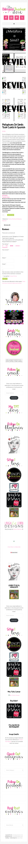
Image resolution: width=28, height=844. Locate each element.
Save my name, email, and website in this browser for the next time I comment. (12, 272)
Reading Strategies (17, 219)
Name (4, 258)
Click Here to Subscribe (14, 547)
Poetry (9, 219)
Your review (5, 250)
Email (4, 264)
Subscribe (14, 398)
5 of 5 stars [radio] (5, 247)
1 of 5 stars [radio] (3, 246)
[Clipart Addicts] (14, 491)
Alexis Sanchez (17, 529)
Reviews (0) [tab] (7, 225)
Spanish (4, 220)
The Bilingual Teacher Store (14, 9)
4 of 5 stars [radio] (18, 246)
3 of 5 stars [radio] (12, 246)
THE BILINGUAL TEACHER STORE (18, 836)
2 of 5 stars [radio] (7, 246)
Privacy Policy (13, 276)
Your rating (5, 244)
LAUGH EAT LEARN (20, 837)
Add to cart (10, 215)
